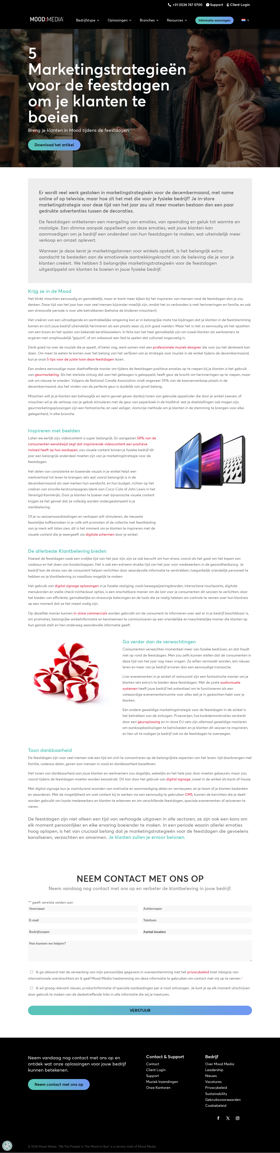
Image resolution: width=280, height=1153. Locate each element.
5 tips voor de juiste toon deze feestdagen (80, 359)
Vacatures (213, 1081)
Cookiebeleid (215, 1105)
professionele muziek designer (177, 347)
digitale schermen (100, 534)
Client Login (240, 4)
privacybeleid (198, 972)
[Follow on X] (227, 1118)
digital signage (178, 779)
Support (216, 4)
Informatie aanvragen (214, 20)
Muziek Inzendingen (162, 1081)
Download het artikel (54, 144)
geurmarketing (47, 374)
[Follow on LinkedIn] (208, 1118)
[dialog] (7, 1146)
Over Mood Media (219, 1064)
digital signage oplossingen (77, 586)
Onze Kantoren (158, 1087)
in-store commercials (90, 613)
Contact (152, 1064)
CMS (188, 794)
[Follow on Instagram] (237, 1118)
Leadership (214, 1070)
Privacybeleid (216, 1087)
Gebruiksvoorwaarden (223, 1099)
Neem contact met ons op (59, 1084)
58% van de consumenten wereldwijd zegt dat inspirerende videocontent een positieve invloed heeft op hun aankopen (92, 444)
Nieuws (211, 1076)
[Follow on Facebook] (218, 1118)
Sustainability (216, 1093)
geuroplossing (149, 722)
